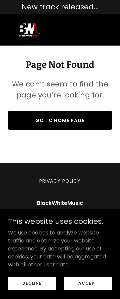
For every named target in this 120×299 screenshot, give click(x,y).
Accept (87, 283)
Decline (32, 283)
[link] (29, 29)
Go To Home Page (60, 120)
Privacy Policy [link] (60, 181)
